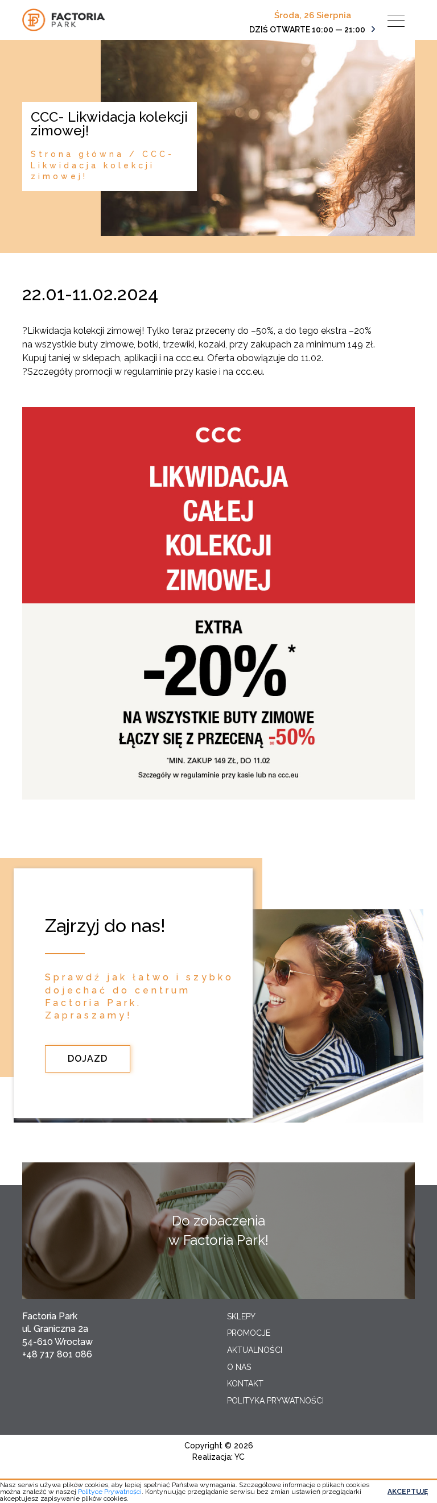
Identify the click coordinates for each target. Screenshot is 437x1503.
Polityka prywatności (275, 1400)
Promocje (248, 1333)
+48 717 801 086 (57, 1354)
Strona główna (77, 154)
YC (239, 1456)
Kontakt (245, 1383)
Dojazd (88, 1058)
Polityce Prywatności (110, 1492)
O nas (239, 1367)
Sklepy (241, 1316)
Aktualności (254, 1350)
